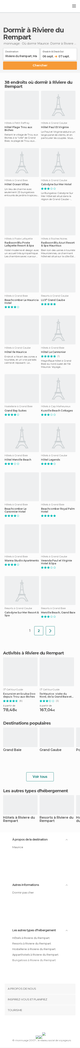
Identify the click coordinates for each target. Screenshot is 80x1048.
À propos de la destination (30, 839)
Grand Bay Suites (15, 410)
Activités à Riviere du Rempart (33, 653)
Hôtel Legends (50, 459)
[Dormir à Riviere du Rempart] (50, 630)
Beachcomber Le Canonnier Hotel (15, 510)
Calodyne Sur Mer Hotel (56, 184)
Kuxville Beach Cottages (57, 410)
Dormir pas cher (23, 892)
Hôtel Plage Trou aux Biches (18, 129)
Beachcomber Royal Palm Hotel (58, 510)
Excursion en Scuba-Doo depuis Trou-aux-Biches (19, 695)
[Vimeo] (44, 1025)
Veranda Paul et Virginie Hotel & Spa (56, 562)
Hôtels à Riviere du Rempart (19, 819)
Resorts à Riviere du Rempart (56, 819)
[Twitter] (39, 1025)
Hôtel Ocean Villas (17, 184)
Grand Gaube (51, 750)
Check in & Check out (52, 51)
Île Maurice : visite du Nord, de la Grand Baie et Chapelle (56, 695)
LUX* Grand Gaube (53, 300)
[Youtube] (50, 1025)
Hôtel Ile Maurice (16, 352)
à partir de (9, 705)
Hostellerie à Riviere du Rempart (34, 949)
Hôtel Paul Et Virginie (55, 127)
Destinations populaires (27, 723)
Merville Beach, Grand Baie (58, 612)
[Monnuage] (14, 6)
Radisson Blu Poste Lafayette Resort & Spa (19, 244)
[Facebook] (34, 1025)
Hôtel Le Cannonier (53, 352)
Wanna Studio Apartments (22, 560)
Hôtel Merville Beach (18, 459)
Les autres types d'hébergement (34, 930)
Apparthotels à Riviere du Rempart (35, 954)
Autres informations (25, 885)
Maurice (17, 847)
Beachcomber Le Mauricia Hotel (21, 301)
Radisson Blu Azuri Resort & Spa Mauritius (58, 244)
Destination (11, 51)
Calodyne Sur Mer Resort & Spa (22, 614)
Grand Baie (12, 750)
